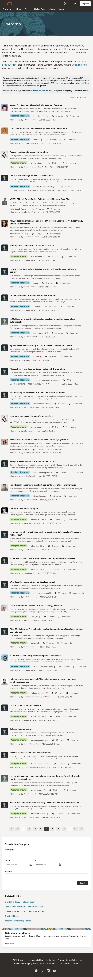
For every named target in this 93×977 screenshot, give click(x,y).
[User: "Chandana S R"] (4, 534)
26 (58, 829)
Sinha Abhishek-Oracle (50, 190)
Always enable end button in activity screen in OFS (32, 461)
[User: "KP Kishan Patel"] (4, 107)
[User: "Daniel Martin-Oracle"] (4, 755)
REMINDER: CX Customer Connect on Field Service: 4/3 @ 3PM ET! (40, 439)
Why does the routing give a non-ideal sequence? (32, 582)
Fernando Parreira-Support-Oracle (36, 697)
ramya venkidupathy (41, 472)
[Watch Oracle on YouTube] (54, 970)
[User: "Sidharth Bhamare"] (4, 681)
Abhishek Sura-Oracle (50, 384)
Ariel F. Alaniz (36, 163)
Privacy (61, 960)
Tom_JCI (34, 617)
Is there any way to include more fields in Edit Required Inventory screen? (43, 558)
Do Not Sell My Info (74, 960)
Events (27, 9)
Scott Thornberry (30, 597)
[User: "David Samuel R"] (4, 321)
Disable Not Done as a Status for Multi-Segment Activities (36, 105)
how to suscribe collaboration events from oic (30, 752)
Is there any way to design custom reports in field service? (36, 655)
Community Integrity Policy (26, 963)
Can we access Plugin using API (24, 508)
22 (35, 829)
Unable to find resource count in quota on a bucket (33, 295)
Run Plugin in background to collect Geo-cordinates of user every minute (43, 485)
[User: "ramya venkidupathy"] (4, 463)
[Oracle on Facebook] (36, 970)
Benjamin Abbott (30, 337)
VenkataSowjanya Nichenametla (46, 380)
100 (75, 829)
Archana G (37, 306)
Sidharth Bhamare (38, 693)
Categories (7, 9)
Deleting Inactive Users (20, 729)
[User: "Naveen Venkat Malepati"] (4, 658)
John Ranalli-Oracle (18, 209)
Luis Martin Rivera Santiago (44, 187)
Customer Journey (57, 9)
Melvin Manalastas (41, 404)
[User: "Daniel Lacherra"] (4, 707)
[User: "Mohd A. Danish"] (4, 510)
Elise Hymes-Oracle (18, 234)
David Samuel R (39, 333)
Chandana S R (36, 546)
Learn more (9, 943)
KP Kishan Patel (39, 116)
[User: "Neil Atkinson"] (4, 247)
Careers (75, 963)
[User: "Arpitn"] (4, 271)
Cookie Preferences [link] (48, 963)
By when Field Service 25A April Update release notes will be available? (41, 345)
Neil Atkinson (36, 256)
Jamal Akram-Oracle (31, 523)
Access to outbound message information (29, 152)
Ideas (18, 9)
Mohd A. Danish (37, 519)
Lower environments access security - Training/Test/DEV (36, 605)
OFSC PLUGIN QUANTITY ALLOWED (26, 705)
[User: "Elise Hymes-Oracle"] (4, 223)
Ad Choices (65, 963)
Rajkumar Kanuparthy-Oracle (35, 167)
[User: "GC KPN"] (4, 347)
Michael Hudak (29, 476)
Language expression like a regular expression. (31, 416)
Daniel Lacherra (37, 716)
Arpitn (35, 283)
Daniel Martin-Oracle (39, 764)
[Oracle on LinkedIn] (48, 970)
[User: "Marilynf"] (4, 130)
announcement (40, 90)
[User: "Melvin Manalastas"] (4, 395)
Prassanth (35, 643)
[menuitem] (74, 3)
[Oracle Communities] (65, 3)
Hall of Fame (40, 9)
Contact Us (50, 960)
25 (52, 829)
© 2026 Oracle (17, 960)
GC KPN (36, 356)
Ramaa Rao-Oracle (30, 143)
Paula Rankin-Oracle (18, 449)
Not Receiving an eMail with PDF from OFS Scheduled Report (37, 392)
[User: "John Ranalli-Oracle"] (4, 201)
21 (29, 829)
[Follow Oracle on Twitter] (42, 970)
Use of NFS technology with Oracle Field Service (31, 175)
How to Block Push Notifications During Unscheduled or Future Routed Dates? (45, 802)
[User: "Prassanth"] (4, 631)
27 (64, 829)
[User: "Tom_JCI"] (4, 608)
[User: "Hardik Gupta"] (4, 487)
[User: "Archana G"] (4, 297)
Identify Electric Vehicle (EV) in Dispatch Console (32, 245)
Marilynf (36, 139)
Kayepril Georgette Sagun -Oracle (36, 767)
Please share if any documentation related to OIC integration (37, 369)
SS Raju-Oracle (29, 260)
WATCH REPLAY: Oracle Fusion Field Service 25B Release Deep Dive (40, 199)
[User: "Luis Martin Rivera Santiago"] (4, 178)
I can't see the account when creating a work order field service (38, 128)
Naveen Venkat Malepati (43, 666)
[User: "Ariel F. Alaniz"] (4, 154)
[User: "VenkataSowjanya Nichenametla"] (4, 371)
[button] (80, 97)
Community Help (36, 960)
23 (41, 829)
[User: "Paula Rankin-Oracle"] (4, 442)
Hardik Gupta (38, 496)
